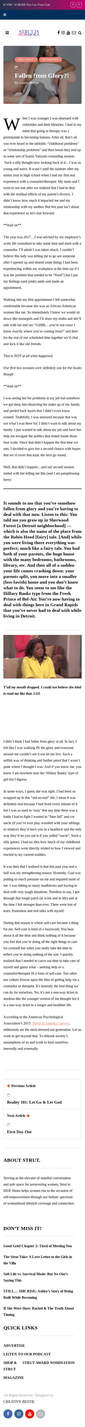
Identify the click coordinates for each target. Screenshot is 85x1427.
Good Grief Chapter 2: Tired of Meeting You (37, 1246)
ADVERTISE (14, 1345)
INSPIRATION (50, 59)
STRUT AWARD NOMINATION (48, 1363)
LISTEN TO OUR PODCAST (27, 1354)
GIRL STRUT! (26, 59)
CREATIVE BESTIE (19, 1402)
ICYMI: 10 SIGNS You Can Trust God (26, 4)
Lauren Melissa (29, 82)
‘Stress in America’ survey (50, 1023)
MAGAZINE (13, 1378)
